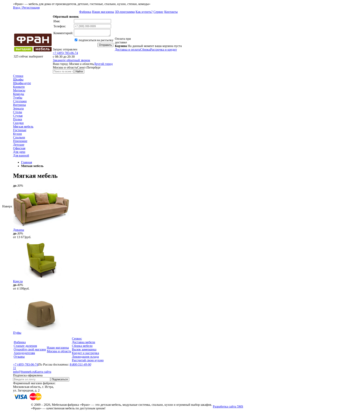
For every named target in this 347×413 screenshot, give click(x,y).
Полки (17, 119)
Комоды (18, 94)
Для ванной (21, 155)
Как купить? (144, 11)
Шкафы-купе (22, 83)
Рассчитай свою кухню (88, 360)
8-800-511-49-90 (80, 364)
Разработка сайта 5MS (228, 406)
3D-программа (125, 11)
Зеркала (18, 108)
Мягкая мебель (23, 126)
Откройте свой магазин (30, 349)
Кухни (17, 133)
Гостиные (19, 130)
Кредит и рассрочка (85, 353)
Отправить (105, 44)
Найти (79, 71)
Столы (17, 112)
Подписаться (60, 379)
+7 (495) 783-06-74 (65, 53)
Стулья (17, 115)
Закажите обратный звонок (71, 60)
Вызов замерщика (84, 349)
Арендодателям (24, 353)
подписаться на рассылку (95, 40)
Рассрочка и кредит (163, 49)
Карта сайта (43, 371)
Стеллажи (20, 101)
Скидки (18, 123)
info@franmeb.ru (24, 371)
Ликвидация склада (85, 356)
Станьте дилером (25, 345)
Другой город (103, 64)
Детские (18, 144)
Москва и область (59, 351)
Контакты (171, 11)
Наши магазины (103, 11)
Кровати (19, 86)
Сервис (158, 11)
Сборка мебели (82, 345)
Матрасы (19, 90)
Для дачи (19, 152)
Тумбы (17, 97)
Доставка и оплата (127, 49)
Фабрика (85, 11)
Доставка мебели (83, 342)
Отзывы (19, 356)
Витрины (19, 105)
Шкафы (18, 79)
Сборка (145, 49)
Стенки (18, 76)
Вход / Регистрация (26, 7)
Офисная (19, 148)
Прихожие (20, 141)
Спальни (19, 137)
